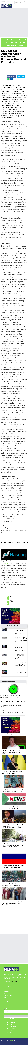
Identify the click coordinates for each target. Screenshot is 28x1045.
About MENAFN (8, 995)
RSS (11, 1033)
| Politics (5, 42)
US (5, 40)
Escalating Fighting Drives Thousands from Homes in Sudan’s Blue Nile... (13, 807)
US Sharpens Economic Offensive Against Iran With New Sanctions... (20, 672)
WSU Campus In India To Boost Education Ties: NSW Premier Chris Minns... (12, 752)
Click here (14, 981)
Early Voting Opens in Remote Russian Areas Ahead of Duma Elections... (13, 866)
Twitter (11, 1024)
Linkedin (12, 1030)
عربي (16, 2)
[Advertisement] (14, 22)
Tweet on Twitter (21, 76)
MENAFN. (11, 1040)
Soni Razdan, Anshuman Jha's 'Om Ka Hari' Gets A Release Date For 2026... (12, 790)
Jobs (5, 997)
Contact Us (6, 991)
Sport (20, 45)
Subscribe (15, 1016)
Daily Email (12, 1028)
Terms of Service (8, 987)
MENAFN (5, 85)
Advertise (6, 993)
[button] (20, 2)
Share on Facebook (11, 76)
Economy (14, 42)
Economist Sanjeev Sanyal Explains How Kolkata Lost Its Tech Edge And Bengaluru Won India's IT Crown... (13, 826)
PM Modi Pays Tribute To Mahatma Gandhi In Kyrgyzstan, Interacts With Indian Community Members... (12, 845)
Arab (20, 40)
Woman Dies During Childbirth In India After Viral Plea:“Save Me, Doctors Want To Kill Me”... (13, 903)
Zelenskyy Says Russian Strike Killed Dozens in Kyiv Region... (12, 772)
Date (3, 72)
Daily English (8, 1006)
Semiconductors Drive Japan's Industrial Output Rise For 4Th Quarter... (13, 884)
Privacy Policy (7, 989)
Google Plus (13, 1026)
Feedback (6, 999)
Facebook (12, 1022)
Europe (13, 40)
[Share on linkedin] (11, 79)
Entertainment (9, 45)
